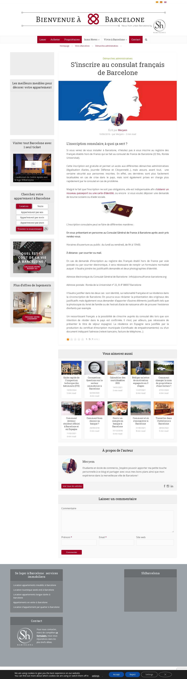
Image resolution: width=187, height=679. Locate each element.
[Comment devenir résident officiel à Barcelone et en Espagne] (71, 408)
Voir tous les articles (72, 486)
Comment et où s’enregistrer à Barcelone (141, 421)
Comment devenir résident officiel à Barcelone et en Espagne (71, 424)
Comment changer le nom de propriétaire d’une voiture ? (164, 381)
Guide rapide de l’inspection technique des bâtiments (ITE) (71, 381)
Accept (116, 674)
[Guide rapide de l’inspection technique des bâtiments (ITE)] (71, 367)
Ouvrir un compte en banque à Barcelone (117, 422)
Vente (40, 206)
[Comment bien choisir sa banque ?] (94, 408)
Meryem (122, 130)
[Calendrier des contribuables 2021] (118, 367)
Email (103, 537)
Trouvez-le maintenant (30, 229)
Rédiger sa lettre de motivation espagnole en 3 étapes (140, 381)
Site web (141, 537)
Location (23, 206)
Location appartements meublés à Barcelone (34, 585)
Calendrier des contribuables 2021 (117, 380)
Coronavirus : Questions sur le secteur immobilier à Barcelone (94, 383)
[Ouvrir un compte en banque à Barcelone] (118, 408)
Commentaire (68, 508)
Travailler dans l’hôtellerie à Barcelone (164, 421)
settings (95, 675)
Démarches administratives (118, 58)
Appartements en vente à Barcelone (30, 602)
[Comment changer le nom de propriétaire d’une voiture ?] (164, 367)
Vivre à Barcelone (114, 39)
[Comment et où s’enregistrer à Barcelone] (141, 408)
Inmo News (90, 39)
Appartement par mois (32, 217)
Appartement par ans (32, 212)
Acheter (55, 39)
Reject (133, 674)
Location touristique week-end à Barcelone (33, 589)
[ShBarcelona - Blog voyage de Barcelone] (93, 20)
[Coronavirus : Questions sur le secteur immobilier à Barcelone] (94, 367)
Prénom (66, 537)
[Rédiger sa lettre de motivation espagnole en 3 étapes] (141, 367)
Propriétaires (72, 39)
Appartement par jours (32, 222)
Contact (135, 39)
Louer (42, 39)
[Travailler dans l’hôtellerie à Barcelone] (164, 408)
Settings (149, 674)
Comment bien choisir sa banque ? (94, 421)
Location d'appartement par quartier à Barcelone (36, 607)
